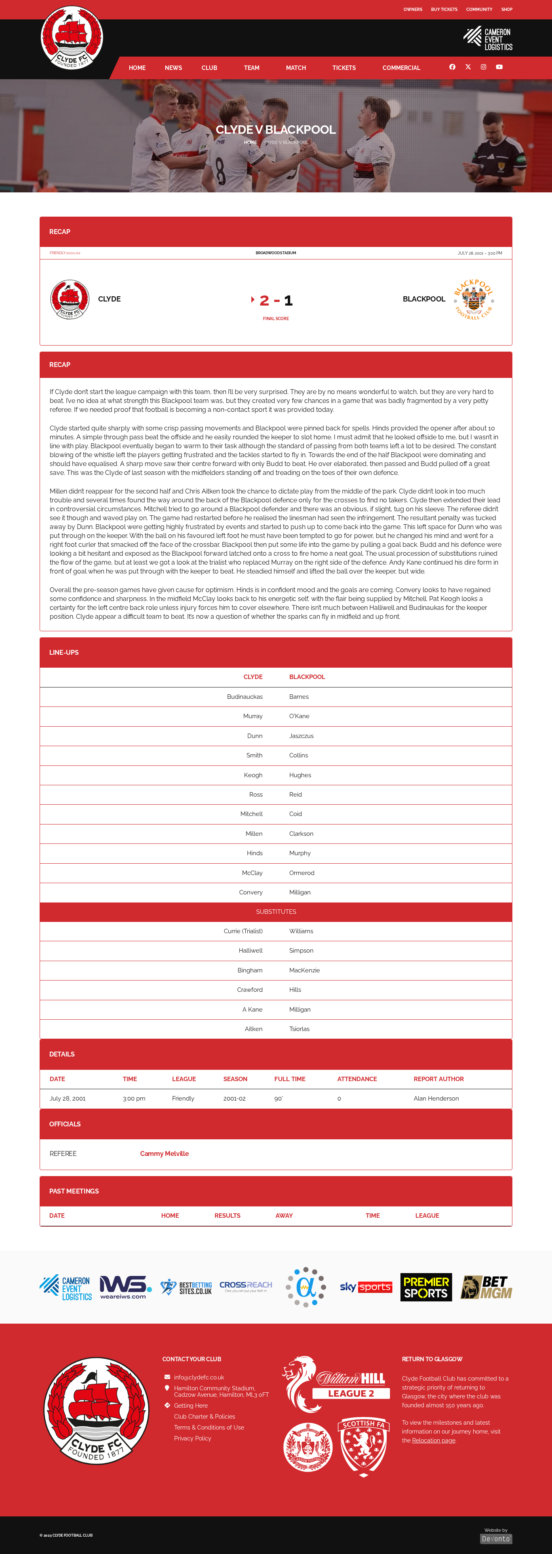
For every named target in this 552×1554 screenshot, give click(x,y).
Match (296, 68)
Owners (413, 9)
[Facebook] (453, 67)
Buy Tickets (444, 9)
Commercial (401, 68)
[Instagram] (484, 67)
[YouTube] (500, 67)
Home (137, 68)
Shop (506, 9)
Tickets (344, 68)
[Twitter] (469, 67)
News (173, 68)
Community (479, 9)
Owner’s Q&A (418, 32)
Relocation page (433, 1440)
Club (209, 68)
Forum (411, 26)
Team (251, 68)
